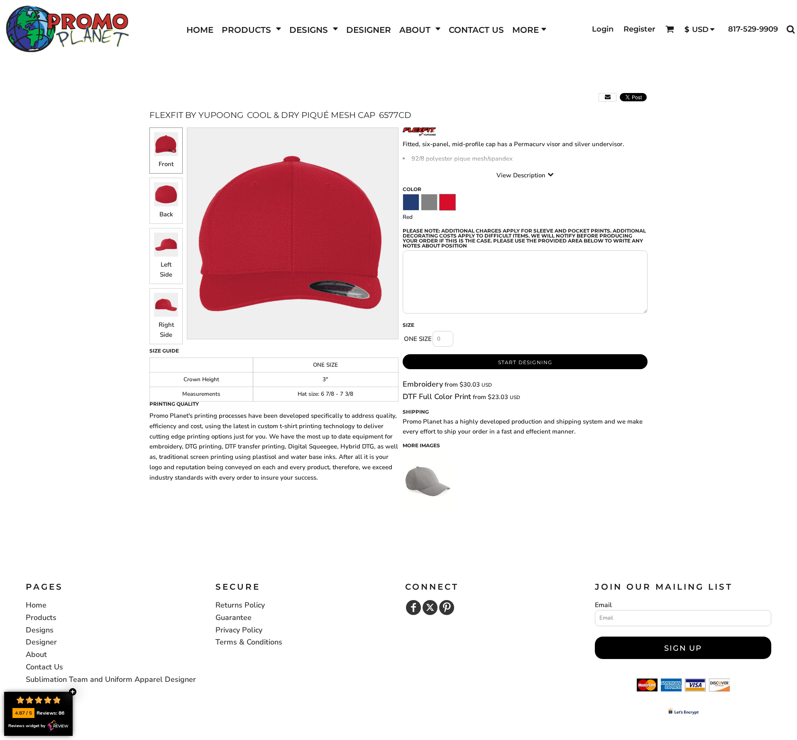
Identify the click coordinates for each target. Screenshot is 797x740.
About (36, 654)
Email (603, 605)
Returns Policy (240, 605)
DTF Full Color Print (437, 397)
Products (41, 617)
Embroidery (423, 384)
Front (166, 164)
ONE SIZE (418, 339)
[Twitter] (430, 607)
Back (166, 214)
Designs (40, 630)
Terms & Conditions (248, 642)
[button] (251, 29)
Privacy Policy (238, 630)
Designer (41, 642)
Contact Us (44, 667)
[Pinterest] (446, 607)
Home (36, 605)
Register (639, 29)
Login (603, 29)
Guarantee (233, 617)
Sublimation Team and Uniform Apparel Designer (111, 679)
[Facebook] (413, 607)
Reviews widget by (26, 726)
